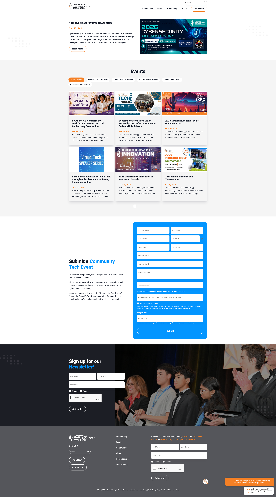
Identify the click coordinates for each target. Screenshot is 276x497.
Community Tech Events (80, 84)
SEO (168, 490)
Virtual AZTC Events (172, 80)
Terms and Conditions (131, 490)
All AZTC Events (76, 80)
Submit (170, 331)
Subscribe (77, 409)
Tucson (84, 391)
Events (119, 442)
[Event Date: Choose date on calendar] (202, 239)
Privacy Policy (143, 490)
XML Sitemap (122, 464)
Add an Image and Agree (149, 303)
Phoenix (73, 391)
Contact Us (77, 467)
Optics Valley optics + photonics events (178, 439)
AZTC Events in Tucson (148, 80)
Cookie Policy (152, 490)
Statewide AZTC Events (98, 80)
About (119, 453)
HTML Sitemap (123, 459)
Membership (121, 436)
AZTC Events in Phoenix (123, 80)
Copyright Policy (161, 490)
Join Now (199, 8)
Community (121, 448)
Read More (77, 48)
